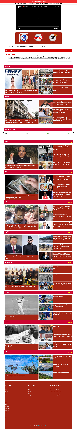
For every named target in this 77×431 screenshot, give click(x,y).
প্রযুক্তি (6, 404)
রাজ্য (40, 3)
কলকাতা (37, 3)
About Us (29, 393)
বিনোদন (54, 3)
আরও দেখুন (70, 97)
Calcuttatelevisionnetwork (42, 425)
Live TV (29, 391)
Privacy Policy (30, 395)
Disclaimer (30, 399)
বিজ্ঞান (6, 402)
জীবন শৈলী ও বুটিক (8, 408)
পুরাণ (6, 401)
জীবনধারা (57, 3)
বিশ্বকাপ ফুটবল (19, 3)
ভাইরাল (6, 391)
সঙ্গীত (6, 414)
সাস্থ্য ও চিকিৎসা (7, 412)
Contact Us (30, 401)
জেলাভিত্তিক (46, 3)
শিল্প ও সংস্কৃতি (7, 416)
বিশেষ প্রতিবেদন (29, 3)
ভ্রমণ (61, 3)
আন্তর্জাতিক (50, 3)
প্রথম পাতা (24, 3)
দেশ (42, 3)
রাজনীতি (33, 3)
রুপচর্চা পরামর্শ (7, 410)
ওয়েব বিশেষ (7, 395)
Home (29, 389)
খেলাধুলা (6, 397)
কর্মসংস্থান (6, 399)
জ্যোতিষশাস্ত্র (7, 406)
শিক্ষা (6, 418)
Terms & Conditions (31, 397)
